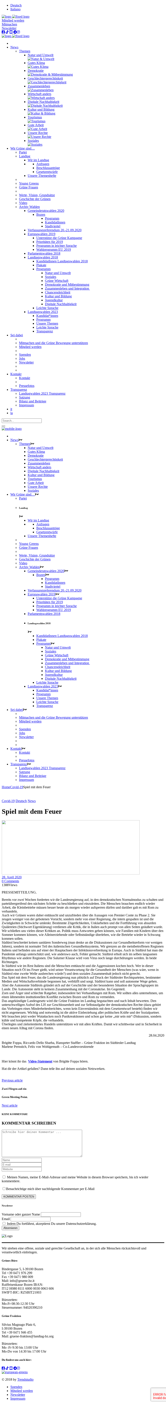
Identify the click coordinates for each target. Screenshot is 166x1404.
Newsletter (9, 28)
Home (6, 787)
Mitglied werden (13, 20)
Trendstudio (25, 1379)
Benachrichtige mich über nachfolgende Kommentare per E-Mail (50, 1189)
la (11, 413)
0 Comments (10, 881)
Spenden (16, 1387)
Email (6, 1219)
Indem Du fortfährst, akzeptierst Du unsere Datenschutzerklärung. (51, 1223)
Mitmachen (9, 24)
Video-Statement (40, 1061)
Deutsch (21, 801)
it (11, 409)
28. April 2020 (12, 877)
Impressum (17, 1398)
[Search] (3, 426)
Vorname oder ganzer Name (21, 1214)
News (32, 801)
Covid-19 (16, 787)
